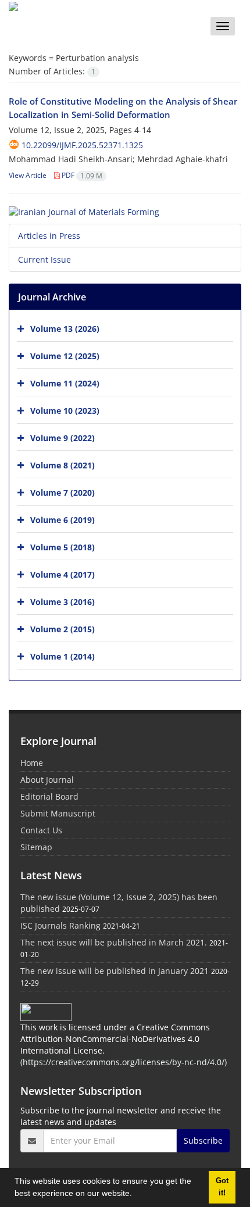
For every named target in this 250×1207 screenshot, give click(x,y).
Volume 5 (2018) (62, 546)
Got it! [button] (222, 1187)
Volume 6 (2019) (62, 519)
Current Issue (44, 259)
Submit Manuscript (57, 813)
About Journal (47, 779)
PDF (81, 175)
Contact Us (41, 830)
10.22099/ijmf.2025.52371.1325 (82, 145)
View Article (28, 175)
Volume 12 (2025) (64, 355)
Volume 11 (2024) (64, 382)
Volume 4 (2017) (62, 573)
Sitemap (36, 847)
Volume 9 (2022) (62, 437)
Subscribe (203, 1140)
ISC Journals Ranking (60, 925)
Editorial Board (49, 796)
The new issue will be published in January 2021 (114, 970)
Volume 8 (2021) (62, 464)
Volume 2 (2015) (62, 628)
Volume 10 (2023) (64, 410)
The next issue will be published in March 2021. (113, 942)
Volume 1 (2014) (62, 655)
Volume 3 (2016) (62, 601)
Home (31, 762)
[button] (136, 1195)
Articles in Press (49, 235)
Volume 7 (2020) (62, 491)
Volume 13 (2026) (64, 328)
